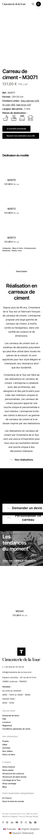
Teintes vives (16, 251)
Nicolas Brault (32, 816)
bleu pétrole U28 (30, 100)
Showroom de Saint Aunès (14, 777)
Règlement (7, 725)
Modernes (6, 251)
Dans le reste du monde (13, 801)
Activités (6, 748)
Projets (5, 741)
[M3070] (11, 169)
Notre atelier (8, 770)
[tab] (21, 271)
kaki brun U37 (23, 104)
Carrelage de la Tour (11, 780)
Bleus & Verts (17, 248)
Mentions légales (10, 816)
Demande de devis (10, 715)
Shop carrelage (9, 783)
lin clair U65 (8, 104)
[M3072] (11, 198)
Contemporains (30, 248)
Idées (4, 744)
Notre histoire (8, 767)
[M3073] (11, 226)
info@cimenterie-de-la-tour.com (16, 672)
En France (6, 798)
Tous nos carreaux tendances (19, 560)
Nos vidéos (7, 751)
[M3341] (19, 594)
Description (21, 271)
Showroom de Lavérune (13, 773)
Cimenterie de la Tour (14, 4)
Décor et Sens (8, 754)
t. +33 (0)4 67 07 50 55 (13, 667)
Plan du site (31, 813)
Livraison (6, 722)
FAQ (4, 719)
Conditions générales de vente (16, 729)
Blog (4, 787)
